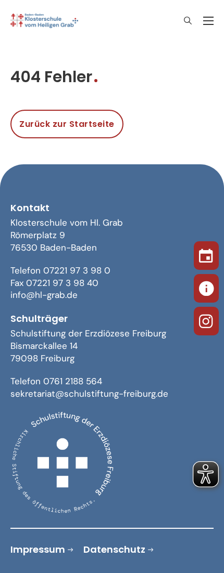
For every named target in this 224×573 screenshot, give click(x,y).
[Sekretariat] (206, 286)
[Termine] (206, 253)
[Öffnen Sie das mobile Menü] (208, 21)
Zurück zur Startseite (67, 124)
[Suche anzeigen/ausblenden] (187, 20)
